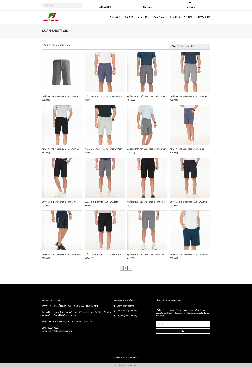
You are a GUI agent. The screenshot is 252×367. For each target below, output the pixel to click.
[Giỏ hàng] (147, 2)
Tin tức (188, 17)
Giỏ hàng (147, 7)
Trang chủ (115, 17)
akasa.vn (133, 365)
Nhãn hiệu (143, 17)
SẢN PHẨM (159, 17)
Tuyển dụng (204, 17)
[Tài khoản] (190, 2)
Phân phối (175, 17)
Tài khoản (190, 7)
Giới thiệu (129, 17)
